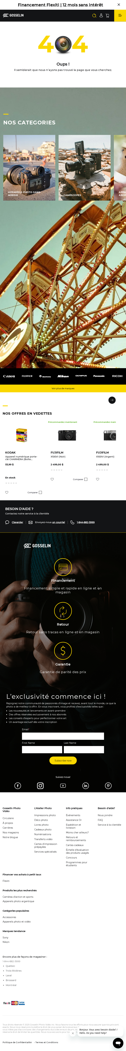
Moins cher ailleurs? (77, 837)
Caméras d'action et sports (18, 901)
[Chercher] (94, 20)
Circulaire (8, 823)
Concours (71, 862)
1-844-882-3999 (86, 527)
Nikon (6, 946)
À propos (8, 827)
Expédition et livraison (73, 831)
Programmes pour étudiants (76, 869)
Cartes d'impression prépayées (45, 850)
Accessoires (9, 922)
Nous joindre (105, 820)
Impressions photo (45, 820)
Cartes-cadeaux (75, 849)
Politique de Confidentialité (17, 1047)
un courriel (58, 527)
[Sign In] (101, 20)
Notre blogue (10, 842)
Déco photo (41, 824)
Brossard (11, 985)
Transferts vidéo (43, 844)
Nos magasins (11, 837)
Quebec (10, 970)
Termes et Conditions (46, 1047)
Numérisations (42, 839)
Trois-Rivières (13, 975)
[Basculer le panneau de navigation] (120, 20)
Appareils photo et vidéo (17, 926)
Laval (9, 980)
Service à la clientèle (109, 829)
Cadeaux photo (43, 834)
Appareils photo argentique (18, 906)
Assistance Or (74, 824)
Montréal (11, 989)
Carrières (8, 832)
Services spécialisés (45, 856)
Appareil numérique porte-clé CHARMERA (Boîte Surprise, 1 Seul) (21, 462)
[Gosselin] (13, 20)
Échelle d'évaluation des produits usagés (77, 856)
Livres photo (41, 829)
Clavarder (17, 527)
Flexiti (6, 885)
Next (112, 405)
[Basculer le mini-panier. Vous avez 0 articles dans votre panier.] (107, 20)
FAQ (100, 824)
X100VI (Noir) (58, 461)
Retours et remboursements (76, 843)
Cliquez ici (44, 9)
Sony (5, 942)
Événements (73, 820)
